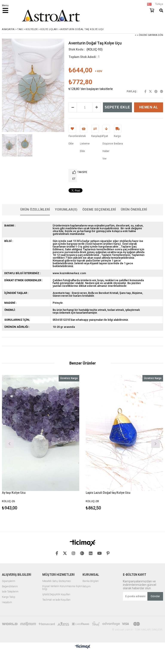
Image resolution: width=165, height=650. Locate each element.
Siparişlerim (8, 581)
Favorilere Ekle (40, 443)
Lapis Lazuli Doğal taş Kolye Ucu (108, 492)
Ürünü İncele (60, 443)
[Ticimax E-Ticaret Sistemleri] (82, 647)
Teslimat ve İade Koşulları (56, 599)
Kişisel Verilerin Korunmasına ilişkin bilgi (62, 588)
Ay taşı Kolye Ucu (14, 492)
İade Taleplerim (10, 591)
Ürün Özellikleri (35, 209)
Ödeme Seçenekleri (99, 209)
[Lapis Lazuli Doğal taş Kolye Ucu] (124, 433)
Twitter (150, 91)
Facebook (145, 91)
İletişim (86, 586)
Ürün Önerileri (134, 209)
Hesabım (7, 602)
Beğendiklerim (10, 586)
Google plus (161, 91)
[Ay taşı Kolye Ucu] (40, 433)
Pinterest (155, 91)
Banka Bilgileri (90, 581)
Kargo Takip (8, 597)
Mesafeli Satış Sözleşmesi (56, 581)
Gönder (155, 596)
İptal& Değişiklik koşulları (56, 594)
